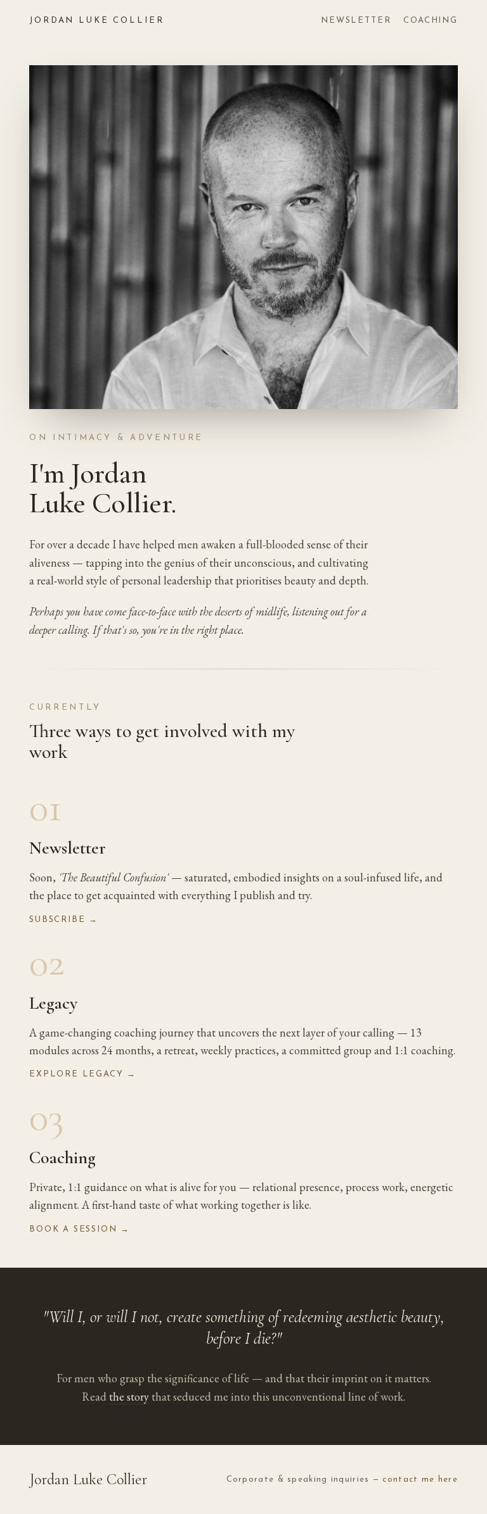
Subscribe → (63, 920)
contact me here (420, 1479)
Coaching (430, 20)
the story (129, 1396)
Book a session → (79, 1229)
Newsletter (356, 20)
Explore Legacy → (82, 1074)
